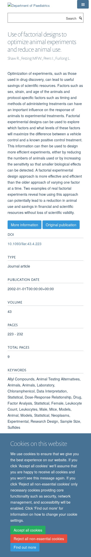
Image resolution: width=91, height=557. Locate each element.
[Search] (80, 18)
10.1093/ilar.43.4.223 (24, 243)
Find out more (25, 547)
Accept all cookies (28, 530)
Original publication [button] (61, 224)
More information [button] (24, 224)
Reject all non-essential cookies (39, 538)
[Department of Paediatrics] (29, 3)
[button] (83, 4)
